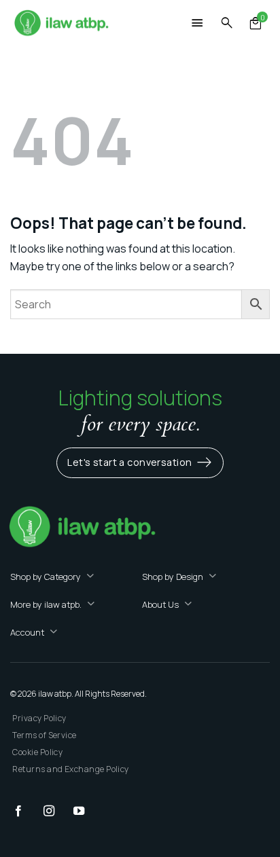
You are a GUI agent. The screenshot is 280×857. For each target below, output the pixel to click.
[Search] (227, 23)
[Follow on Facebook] (25, 811)
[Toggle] (90, 577)
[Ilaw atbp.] (61, 24)
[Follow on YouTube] (85, 811)
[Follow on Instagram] (55, 811)
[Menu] (198, 25)
